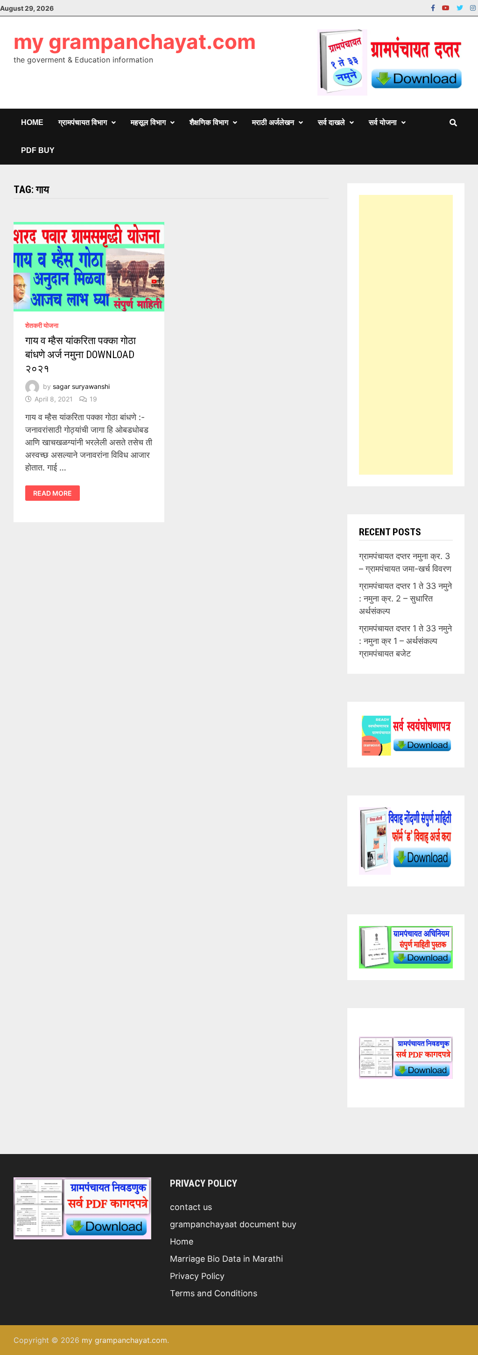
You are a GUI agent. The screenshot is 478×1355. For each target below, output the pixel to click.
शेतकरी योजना (41, 325)
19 (93, 399)
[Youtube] (447, 7)
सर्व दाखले (331, 122)
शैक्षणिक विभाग (209, 122)
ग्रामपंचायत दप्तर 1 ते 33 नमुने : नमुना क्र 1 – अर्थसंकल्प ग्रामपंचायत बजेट (405, 640)
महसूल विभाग (148, 122)
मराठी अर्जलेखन (273, 122)
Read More (52, 493)
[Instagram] (473, 7)
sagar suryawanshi (81, 386)
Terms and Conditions (213, 1293)
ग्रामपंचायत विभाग (82, 122)
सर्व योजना (383, 122)
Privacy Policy (197, 1276)
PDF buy (38, 150)
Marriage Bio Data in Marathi (226, 1259)
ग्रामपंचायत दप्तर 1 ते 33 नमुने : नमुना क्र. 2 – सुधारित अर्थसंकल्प (405, 598)
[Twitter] (461, 7)
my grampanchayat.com (135, 41)
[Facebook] (434, 7)
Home (32, 122)
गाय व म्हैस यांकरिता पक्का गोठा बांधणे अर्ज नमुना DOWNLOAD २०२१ (80, 354)
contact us (191, 1207)
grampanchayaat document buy (233, 1224)
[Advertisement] (405, 335)
